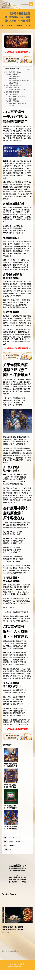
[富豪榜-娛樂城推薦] (7, 4)
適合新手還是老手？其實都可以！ (18, 103)
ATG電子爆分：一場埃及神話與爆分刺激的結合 (13, 73)
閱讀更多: (11, 105)
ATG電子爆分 (17, 129)
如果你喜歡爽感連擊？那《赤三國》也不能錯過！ (13, 86)
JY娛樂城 (8, 182)
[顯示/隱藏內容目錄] (27, 69)
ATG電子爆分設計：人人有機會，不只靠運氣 (12, 100)
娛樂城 (18, 126)
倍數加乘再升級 (13, 83)
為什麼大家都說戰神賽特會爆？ (18, 90)
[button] (31, 4)
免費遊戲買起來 (13, 78)
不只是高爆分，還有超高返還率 (18, 96)
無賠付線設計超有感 (14, 76)
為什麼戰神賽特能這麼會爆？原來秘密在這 (12, 93)
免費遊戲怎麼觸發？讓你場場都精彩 (19, 81)
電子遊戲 (11, 841)
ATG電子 (18, 841)
